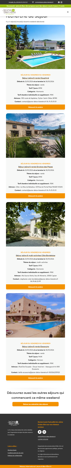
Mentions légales (12, 450)
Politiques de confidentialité (15, 455)
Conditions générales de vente (15, 453)
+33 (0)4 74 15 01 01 (43, 439)
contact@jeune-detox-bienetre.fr (44, 2)
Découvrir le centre (35, 107)
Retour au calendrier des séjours (35, 404)
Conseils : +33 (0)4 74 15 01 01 (18, 2)
